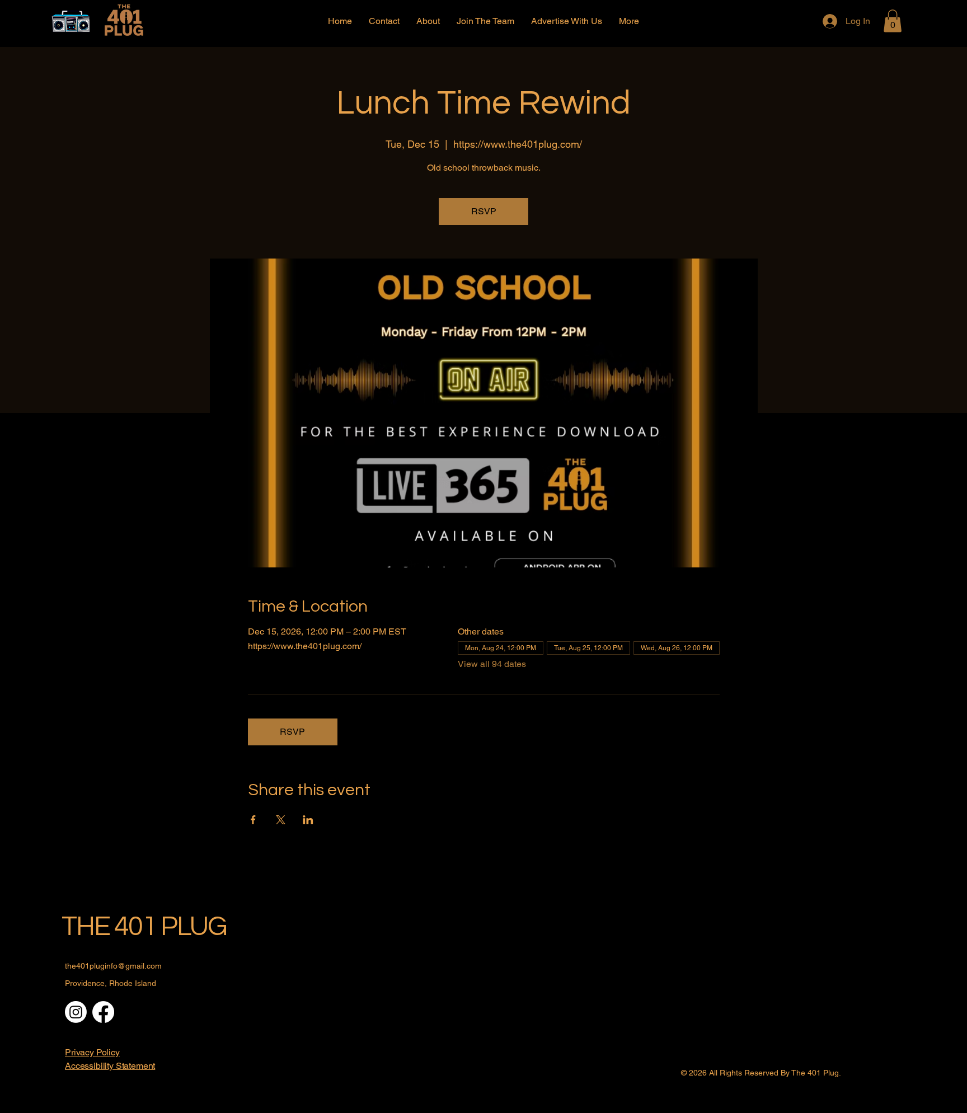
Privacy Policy (92, 1052)
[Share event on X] (280, 819)
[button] (892, 21)
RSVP (483, 211)
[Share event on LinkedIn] (308, 819)
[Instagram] (76, 1012)
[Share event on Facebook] (253, 819)
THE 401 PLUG (144, 927)
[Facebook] (103, 1012)
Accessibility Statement (110, 1065)
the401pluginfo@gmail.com (113, 965)
